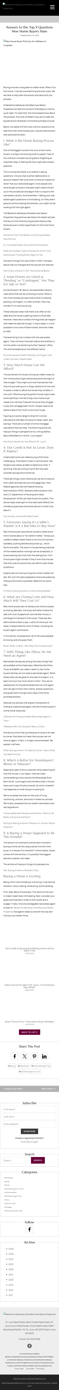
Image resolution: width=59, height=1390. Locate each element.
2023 (11, 1264)
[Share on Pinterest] (34, 1056)
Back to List (29, 1032)
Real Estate (24, 1066)
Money (6, 1200)
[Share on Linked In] (44, 1056)
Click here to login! (29, 1141)
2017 (11, 1295)
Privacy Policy (19, 1369)
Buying (12, 1066)
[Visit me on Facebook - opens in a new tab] (29, 1229)
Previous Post (14, 1089)
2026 (11, 1248)
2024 (11, 1259)
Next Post (48, 1089)
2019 (11, 1284)
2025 (11, 1253)
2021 (11, 1274)
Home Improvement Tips (13, 1211)
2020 (11, 1279)
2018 (11, 1290)
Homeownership (10, 1192)
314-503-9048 (33, 1339)
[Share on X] (24, 1056)
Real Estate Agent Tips (41, 1066)
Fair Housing (40, 1369)
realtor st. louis (9, 1203)
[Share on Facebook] (14, 1056)
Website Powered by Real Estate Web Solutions (29, 1379)
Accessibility (30, 1369)
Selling (6, 1181)
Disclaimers (46, 1383)
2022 (11, 1269)
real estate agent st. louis (30, 1071)
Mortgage (8, 1207)
